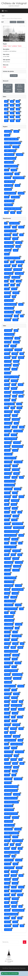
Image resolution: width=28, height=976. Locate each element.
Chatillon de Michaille (11, 438)
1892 (6, 116)
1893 (12, 116)
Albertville (8, 342)
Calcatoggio (8, 411)
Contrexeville (18, 462)
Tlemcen (15, 883)
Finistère (7, 265)
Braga (21, 396)
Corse (7, 170)
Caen (13, 407)
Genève (15, 508)
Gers (20, 265)
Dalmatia (14, 170)
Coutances (8, 473)
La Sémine (16, 570)
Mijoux (14, 666)
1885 (18, 105)
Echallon (8, 492)
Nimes (7, 705)
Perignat (13, 732)
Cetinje (22, 427)
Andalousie (8, 131)
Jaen (21, 543)
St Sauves (19, 860)
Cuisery (14, 477)
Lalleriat (7, 589)
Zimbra (15, 925)
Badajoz (16, 361)
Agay (16, 330)
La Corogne (19, 562)
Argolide (7, 227)
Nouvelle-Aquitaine (10, 193)
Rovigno (7, 771)
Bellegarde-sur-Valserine (12, 377)
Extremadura (9, 174)
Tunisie (5, 46)
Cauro (17, 423)
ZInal (22, 925)
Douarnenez (8, 489)
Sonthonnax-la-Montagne (12, 852)
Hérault (7, 277)
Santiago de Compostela (12, 833)
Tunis (9, 46)
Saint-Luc (16, 817)
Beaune (14, 369)
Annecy (7, 353)
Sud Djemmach (9, 867)
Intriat (7, 543)
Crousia (7, 477)
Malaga (20, 647)
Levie (17, 628)
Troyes (7, 894)
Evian (15, 496)
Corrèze (15, 238)
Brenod (7, 400)
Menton (15, 659)
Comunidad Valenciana (11, 166)
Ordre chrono (20, 90)
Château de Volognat (14, 3)
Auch (14, 357)
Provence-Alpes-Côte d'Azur (13, 208)
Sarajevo (8, 836)
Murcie (7, 697)
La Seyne (8, 574)
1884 (12, 105)
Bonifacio (8, 392)
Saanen (7, 775)
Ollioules (21, 709)
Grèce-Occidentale (19, 177)
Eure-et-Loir (20, 261)
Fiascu (7, 500)
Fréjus (7, 504)
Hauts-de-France (10, 181)
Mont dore (8, 678)
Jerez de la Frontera (10, 547)
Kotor (20, 554)
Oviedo (14, 721)
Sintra (21, 848)
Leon (7, 612)
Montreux (21, 686)
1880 (6, 101)
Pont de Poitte (9, 751)
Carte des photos (8, 85)
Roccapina (8, 767)
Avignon (21, 357)
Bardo (19, 46)
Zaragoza (8, 925)
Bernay (7, 384)
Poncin (7, 748)
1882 (18, 101)
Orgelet (7, 721)
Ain (6, 223)
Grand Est (8, 177)
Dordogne (8, 250)
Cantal (15, 234)
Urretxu (20, 894)
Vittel (14, 918)
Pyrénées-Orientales (11, 304)
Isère (7, 281)
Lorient (7, 639)
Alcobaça (17, 342)
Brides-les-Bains (10, 404)
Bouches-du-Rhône (11, 231)
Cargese (7, 415)
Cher (22, 234)
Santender (18, 829)
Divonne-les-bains (10, 481)
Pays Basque (16, 197)
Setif (12, 844)
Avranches (8, 361)
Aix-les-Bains (9, 338)
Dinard (18, 246)
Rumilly (15, 771)
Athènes (7, 357)
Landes (19, 281)
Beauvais (8, 373)
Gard (14, 265)
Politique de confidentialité (11, 973)
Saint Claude (18, 779)
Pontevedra (8, 755)
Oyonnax (8, 724)
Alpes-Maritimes (15, 223)
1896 (12, 120)
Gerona (7, 512)
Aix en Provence (10, 334)
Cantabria (16, 146)
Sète (6, 844)
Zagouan (8, 922)
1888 (18, 109)
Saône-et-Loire (9, 308)
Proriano (14, 759)
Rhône (21, 304)
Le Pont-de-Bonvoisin (11, 608)
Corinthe (7, 469)
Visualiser (21, 22)
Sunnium (19, 867)
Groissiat (7, 523)
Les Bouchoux (9, 616)
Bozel (15, 396)
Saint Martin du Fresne (11, 798)
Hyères (7, 539)
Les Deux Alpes (9, 620)
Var (22, 316)
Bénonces (15, 380)
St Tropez (8, 864)
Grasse (7, 520)
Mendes (7, 659)
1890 (12, 113)
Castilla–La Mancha (10, 150)
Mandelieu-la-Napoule (11, 651)
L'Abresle (8, 558)
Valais (13, 212)
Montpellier (8, 682)
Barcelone (8, 365)
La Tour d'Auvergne (10, 578)
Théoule (14, 875)
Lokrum (7, 635)
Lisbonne (8, 632)
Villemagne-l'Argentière (11, 914)
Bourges (8, 396)
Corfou (15, 465)
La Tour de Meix (9, 581)
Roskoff (16, 767)
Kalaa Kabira (17, 550)
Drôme (7, 254)
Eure (12, 261)
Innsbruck (15, 539)
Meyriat (7, 666)
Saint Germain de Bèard (11, 786)
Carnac (15, 415)
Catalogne (20, 154)
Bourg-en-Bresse (18, 392)
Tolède (7, 887)
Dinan (22, 477)
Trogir (7, 891)
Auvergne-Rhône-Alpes (12, 139)
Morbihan (16, 292)
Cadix (7, 407)
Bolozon (14, 388)
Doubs (16, 250)
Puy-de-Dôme (9, 300)
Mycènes (15, 697)
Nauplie (14, 701)
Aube (15, 227)
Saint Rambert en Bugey (12, 802)
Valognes (15, 902)
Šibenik (7, 848)
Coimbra (8, 450)
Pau (6, 732)
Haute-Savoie (9, 273)
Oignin (7, 709)
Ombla (7, 717)
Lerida (13, 612)
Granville (16, 516)
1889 (6, 113)
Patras (21, 728)
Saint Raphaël (9, 806)
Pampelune (16, 724)
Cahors (19, 407)
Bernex (21, 384)
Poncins (14, 748)
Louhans (15, 639)
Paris (7, 728)
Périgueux (8, 736)
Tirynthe (7, 883)
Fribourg (14, 504)
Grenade (15, 520)
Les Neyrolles (9, 628)
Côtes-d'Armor (9, 246)
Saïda (14, 775)
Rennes (15, 763)
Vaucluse (8, 319)
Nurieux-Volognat (17, 705)
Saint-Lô (7, 817)
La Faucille (8, 566)
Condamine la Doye (10, 458)
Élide (7, 261)
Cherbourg (17, 442)
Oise (14, 296)
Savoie (18, 312)
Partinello (14, 728)
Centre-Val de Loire (10, 158)
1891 (18, 113)
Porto (7, 759)
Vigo (21, 906)
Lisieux (15, 632)
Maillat (13, 647)
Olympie (15, 713)
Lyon (22, 643)
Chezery (7, 446)
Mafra (7, 647)
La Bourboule (9, 562)
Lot (18, 285)
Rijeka (22, 763)
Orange (20, 717)
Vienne (14, 906)
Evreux (21, 496)
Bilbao (7, 388)
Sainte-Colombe (10, 825)
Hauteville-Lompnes (11, 535)
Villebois (7, 910)
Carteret (7, 419)
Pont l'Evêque (20, 751)
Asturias (7, 135)
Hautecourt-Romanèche (12, 531)
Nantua (7, 701)
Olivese (14, 709)
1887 (12, 109)
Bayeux (7, 369)
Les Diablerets (9, 624)
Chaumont (8, 442)
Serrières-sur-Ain (18, 840)
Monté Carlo (17, 678)
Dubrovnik (18, 489)
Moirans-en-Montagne (11, 670)
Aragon (16, 131)
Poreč (17, 755)
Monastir (8, 674)
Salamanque (9, 829)
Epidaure (8, 496)
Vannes (7, 906)
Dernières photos (8, 90)
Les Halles (19, 624)
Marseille (8, 655)
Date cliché (6, 54)
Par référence (19, 85)
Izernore (14, 543)
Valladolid (16, 898)
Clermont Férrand (18, 446)
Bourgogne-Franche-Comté (13, 143)
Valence (7, 898)
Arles (22, 353)
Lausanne (16, 593)
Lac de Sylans (9, 585)
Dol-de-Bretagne (10, 485)
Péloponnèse (9, 204)
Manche (14, 289)
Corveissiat (16, 469)
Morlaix (7, 690)
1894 (18, 116)
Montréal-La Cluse (10, 686)
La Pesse (8, 570)
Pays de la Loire (9, 201)
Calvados (8, 234)
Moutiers (17, 693)
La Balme (16, 558)
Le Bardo (14, 46)
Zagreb (15, 922)
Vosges (15, 319)
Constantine (8, 462)
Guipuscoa (8, 269)
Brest (14, 400)
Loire (13, 285)
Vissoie (7, 918)
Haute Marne (18, 269)
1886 (6, 109)
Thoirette (8, 879)
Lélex (22, 608)
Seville (18, 844)
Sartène (15, 836)
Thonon (15, 879)
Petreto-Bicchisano (10, 740)
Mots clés (5, 65)
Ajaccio (17, 338)
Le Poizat (19, 605)
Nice (21, 701)
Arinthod (15, 353)
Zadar (20, 918)
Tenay (7, 875)
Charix (7, 434)
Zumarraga (8, 929)
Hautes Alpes (20, 273)
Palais (4, 67)
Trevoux (21, 887)
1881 (12, 101)
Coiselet (15, 450)
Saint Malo (8, 794)
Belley (7, 380)
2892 (18, 120)
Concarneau (8, 454)
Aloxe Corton (9, 349)
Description (6, 49)
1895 (6, 120)
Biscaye (21, 227)
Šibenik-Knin (8, 316)
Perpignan (17, 736)
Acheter (14, 22)
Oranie (7, 197)
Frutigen (7, 508)
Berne (14, 384)
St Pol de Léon (9, 860)
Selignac (7, 840)
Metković (18, 663)
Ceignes (7, 427)
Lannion (7, 593)
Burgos (19, 404)
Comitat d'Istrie (9, 162)
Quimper (8, 763)
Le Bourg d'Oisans (10, 601)
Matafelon (16, 655)
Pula (21, 759)
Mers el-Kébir (9, 663)
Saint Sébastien (9, 809)
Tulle (14, 894)
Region (5, 44)
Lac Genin (19, 585)
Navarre (7, 296)
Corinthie (8, 238)
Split (14, 856)
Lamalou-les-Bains (18, 589)
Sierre (14, 848)
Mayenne (8, 292)
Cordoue (8, 465)
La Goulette (17, 566)
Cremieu (17, 473)
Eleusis (15, 492)
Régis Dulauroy (18, 18)
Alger (7, 346)
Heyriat (21, 535)
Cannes (17, 411)
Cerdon (15, 427)
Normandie (8, 189)
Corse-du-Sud (9, 242)
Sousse (7, 856)
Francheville (15, 500)
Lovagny (8, 643)
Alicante (13, 346)
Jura (12, 281)
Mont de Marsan (18, 674)
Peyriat (21, 740)
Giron (20, 512)
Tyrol (7, 212)
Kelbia (7, 554)
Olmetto (7, 713)
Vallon (7, 902)
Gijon (14, 512)
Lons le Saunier (17, 635)
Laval (7, 597)
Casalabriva (8, 423)
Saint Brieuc (8, 779)
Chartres (14, 434)
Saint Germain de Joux (11, 790)
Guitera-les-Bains (19, 527)
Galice (17, 174)
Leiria (7, 285)
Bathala (16, 365)
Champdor (8, 431)
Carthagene (16, 419)
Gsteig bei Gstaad (18, 523)
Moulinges (8, 693)
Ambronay (18, 349)
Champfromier (18, 431)
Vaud (19, 212)
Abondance (8, 330)
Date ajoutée (6, 59)
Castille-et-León (9, 154)
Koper (14, 554)
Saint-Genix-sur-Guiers (11, 813)
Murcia (18, 185)
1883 (6, 105)
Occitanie (21, 193)
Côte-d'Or (19, 242)
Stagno (15, 864)
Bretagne (8, 146)
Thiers (21, 875)
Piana (7, 744)
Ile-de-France (9, 185)
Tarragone (15, 871)
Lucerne (15, 643)
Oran (14, 717)
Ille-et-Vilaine (16, 277)
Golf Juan (8, 516)
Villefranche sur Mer (18, 910)
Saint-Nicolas (9, 821)
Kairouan (8, 550)
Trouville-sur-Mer (17, 891)
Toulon (14, 887)
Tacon (7, 871)
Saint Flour (8, 782)
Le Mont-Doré (9, 605)
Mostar (14, 690)
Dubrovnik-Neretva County (12, 258)
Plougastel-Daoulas (17, 744)
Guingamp (8, 527)
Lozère (7, 289)
